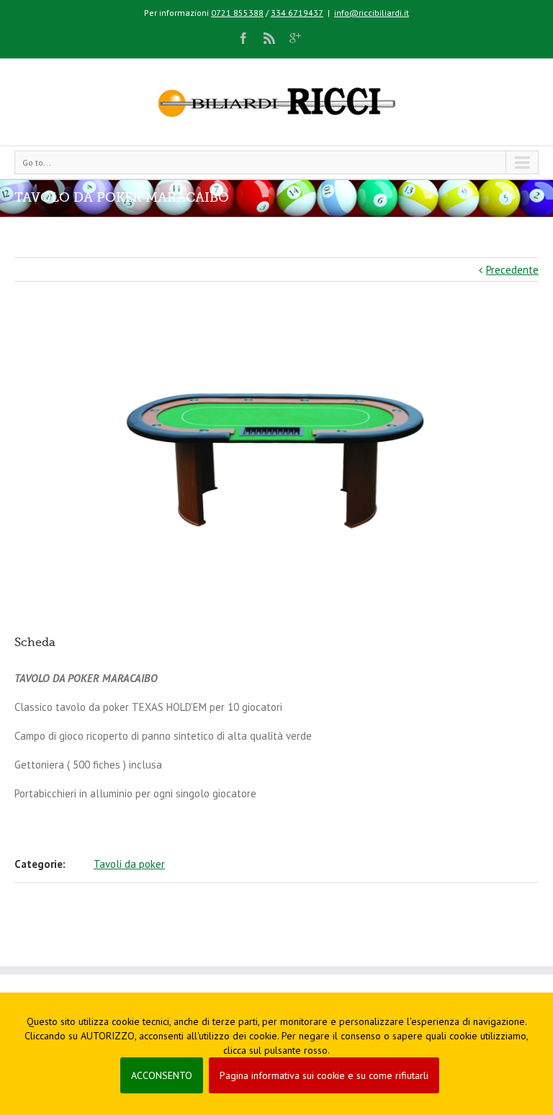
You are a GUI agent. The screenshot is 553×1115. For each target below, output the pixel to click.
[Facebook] (243, 38)
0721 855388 (237, 12)
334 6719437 (297, 12)
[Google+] (295, 38)
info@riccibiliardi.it (371, 12)
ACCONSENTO (161, 1075)
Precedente (512, 270)
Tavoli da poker (129, 864)
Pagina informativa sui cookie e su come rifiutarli (324, 1075)
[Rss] (269, 38)
